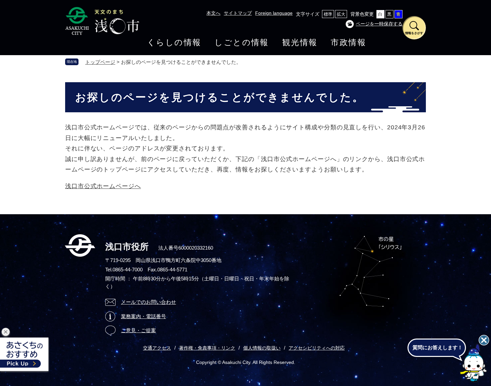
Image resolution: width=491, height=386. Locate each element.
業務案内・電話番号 (143, 316)
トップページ (100, 62)
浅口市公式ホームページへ (103, 186)
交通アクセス (157, 348)
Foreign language (274, 13)
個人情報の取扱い (262, 348)
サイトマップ (238, 13)
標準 (328, 14)
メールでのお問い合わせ (148, 302)
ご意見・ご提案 (138, 330)
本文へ (213, 13)
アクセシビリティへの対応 (317, 348)
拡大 (341, 14)
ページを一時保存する (379, 23)
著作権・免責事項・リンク (207, 348)
